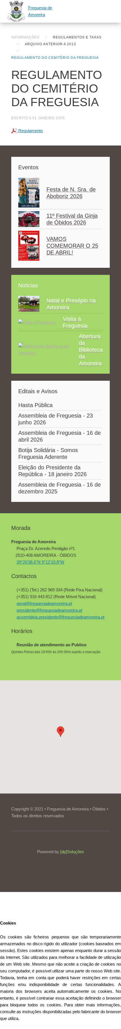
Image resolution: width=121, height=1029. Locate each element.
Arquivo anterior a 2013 (50, 44)
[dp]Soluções (72, 851)
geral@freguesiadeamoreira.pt (44, 603)
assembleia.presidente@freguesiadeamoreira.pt (60, 617)
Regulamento (30, 130)
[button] (60, 731)
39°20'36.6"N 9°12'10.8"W (40, 562)
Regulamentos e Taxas (77, 37)
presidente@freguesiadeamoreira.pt (49, 610)
